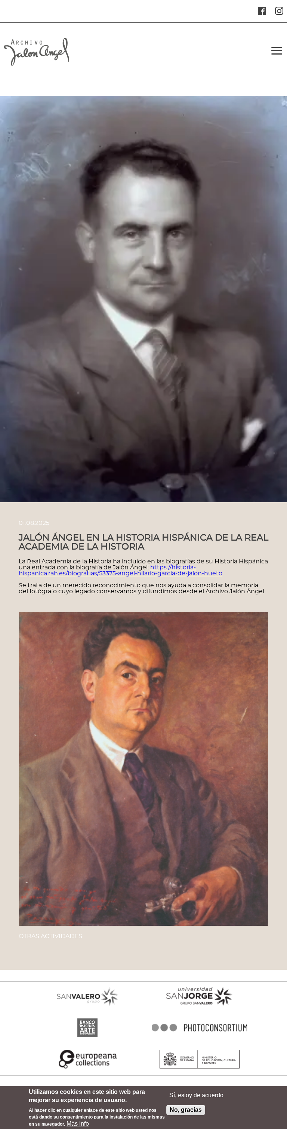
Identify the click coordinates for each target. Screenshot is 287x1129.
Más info (78, 1123)
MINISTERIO (199, 1068)
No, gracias (186, 1110)
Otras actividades (50, 936)
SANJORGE (199, 1005)
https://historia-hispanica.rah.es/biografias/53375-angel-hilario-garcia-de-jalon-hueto (120, 570)
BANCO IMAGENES (87, 1037)
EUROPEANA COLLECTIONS (87, 1068)
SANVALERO (87, 1005)
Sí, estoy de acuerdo (196, 1095)
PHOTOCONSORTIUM (199, 1037)
